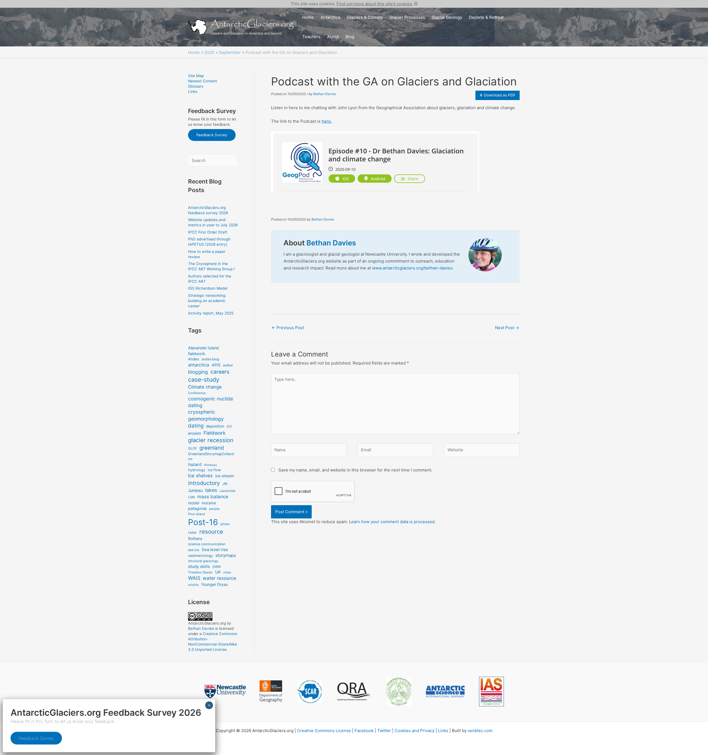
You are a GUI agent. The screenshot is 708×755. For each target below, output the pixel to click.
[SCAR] (309, 691)
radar (192, 532)
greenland (211, 448)
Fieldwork (215, 433)
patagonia (197, 508)
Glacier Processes (407, 17)
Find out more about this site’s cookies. (375, 3)
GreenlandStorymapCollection (211, 456)
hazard (194, 464)
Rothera (195, 538)
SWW (216, 567)
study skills (199, 566)
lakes (211, 490)
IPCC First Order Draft (207, 232)
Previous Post (288, 327)
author (228, 365)
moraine (209, 503)
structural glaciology (203, 561)
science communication (206, 544)
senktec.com (480, 730)
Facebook (364, 730)
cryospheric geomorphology (206, 415)
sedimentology (200, 556)
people (214, 509)
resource (211, 531)
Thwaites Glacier (200, 572)
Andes (193, 359)
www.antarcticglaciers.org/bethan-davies (412, 268)
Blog (349, 36)
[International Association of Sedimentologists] (491, 691)
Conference (197, 393)
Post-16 (203, 522)
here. (327, 121)
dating (196, 426)
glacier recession (210, 440)
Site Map (196, 76)
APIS (216, 365)
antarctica (198, 365)
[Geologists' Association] (399, 692)
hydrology (196, 470)
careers (219, 371)
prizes (225, 524)
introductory (204, 483)
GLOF (192, 448)
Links (192, 91)
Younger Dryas (214, 584)
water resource (219, 578)
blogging (198, 372)
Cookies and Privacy (414, 730)
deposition (215, 426)
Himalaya (210, 465)
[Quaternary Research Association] (354, 691)
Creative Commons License (324, 730)
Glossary (196, 86)
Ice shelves (200, 475)
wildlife (193, 585)
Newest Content (202, 81)
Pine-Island (196, 514)
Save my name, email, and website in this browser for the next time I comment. (355, 470)
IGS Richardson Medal (207, 288)
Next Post (507, 327)
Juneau (195, 490)
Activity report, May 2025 (210, 313)
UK (218, 572)
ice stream (224, 475)
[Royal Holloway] (271, 691)
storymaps (225, 555)
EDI (229, 426)
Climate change (205, 387)
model (193, 502)
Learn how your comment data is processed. (392, 521)
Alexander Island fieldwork (203, 350)
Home (308, 17)
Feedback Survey (211, 135)
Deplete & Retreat (486, 17)
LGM (191, 497)
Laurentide (228, 491)
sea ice (193, 550)
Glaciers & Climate (365, 17)
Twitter (384, 730)
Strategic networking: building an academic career (207, 300)
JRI (224, 484)
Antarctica (330, 17)
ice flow (214, 470)
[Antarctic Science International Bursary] (445, 692)
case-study (203, 379)
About (333, 36)
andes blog (210, 359)
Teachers (311, 36)
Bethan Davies (201, 628)
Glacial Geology (447, 17)
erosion (194, 433)
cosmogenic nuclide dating (210, 402)
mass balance (212, 496)
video (227, 572)
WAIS (194, 578)
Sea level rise (215, 549)
